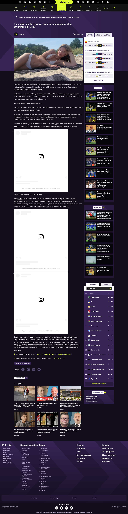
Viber (46, 354)
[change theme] (113, 8)
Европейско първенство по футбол (27, 480)
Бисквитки (107, 458)
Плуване (43, 479)
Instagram (67, 354)
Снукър (43, 481)
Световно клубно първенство (26, 485)
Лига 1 (24, 459)
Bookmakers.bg (90, 398)
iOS (63, 358)
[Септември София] (49, 2)
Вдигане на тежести (44, 461)
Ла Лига (93, 42)
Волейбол (44, 448)
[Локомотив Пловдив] (103, 2)
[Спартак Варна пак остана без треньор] (99, 237)
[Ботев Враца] (93, 2)
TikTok (59, 354)
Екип (78, 452)
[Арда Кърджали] (39, 2)
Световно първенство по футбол (27, 474)
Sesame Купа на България (8, 455)
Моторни (43, 474)
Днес (99, 35)
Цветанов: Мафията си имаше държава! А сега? (46, 404)
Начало (16, 10)
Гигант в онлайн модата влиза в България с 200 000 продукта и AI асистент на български (24, 405)
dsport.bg (21, 34)
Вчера (90, 35)
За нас (79, 461)
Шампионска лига (98, 50)
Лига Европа (26, 466)
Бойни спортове (46, 476)
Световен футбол (43, 9)
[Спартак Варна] (78, 2)
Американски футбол (45, 487)
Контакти (80, 458)
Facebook (39, 354)
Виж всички (97, 80)
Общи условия (109, 455)
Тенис (42, 453)
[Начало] (17, 17)
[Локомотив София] (108, 2)
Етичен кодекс (83, 455)
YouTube (52, 354)
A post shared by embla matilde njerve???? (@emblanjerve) (41, 188)
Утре (107, 35)
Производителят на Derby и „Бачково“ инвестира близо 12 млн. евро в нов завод (70, 405)
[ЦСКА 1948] (34, 2)
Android (57, 358)
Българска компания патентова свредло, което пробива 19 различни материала (47, 431)
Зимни (43, 471)
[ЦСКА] (29, 2)
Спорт (52, 10)
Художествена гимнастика (45, 467)
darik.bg (39, 408)
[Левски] (24, 2)
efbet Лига (6, 448)
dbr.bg (16, 409)
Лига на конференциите (100, 72)
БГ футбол (34, 10)
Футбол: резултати (91, 401)
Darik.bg (34, 498)
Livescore (80, 10)
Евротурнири (7, 462)
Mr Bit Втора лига (7, 451)
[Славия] (83, 2)
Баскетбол (44, 450)
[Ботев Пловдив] (44, 2)
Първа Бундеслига (26, 453)
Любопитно (61, 10)
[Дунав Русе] (98, 2)
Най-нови (97, 88)
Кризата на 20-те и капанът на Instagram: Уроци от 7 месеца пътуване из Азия (23, 431)
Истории (70, 10)
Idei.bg (74, 498)
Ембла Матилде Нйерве (23, 363)
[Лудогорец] (19, 2)
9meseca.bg (54, 498)
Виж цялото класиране (98, 383)
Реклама (106, 461)
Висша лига (26, 448)
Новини (25, 10)
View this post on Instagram (25, 162)
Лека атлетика (45, 458)
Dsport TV (89, 10)
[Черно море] (88, 2)
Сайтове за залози (91, 396)
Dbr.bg (94, 498)
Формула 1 (44, 455)
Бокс (42, 464)
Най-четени (97, 207)
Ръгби (43, 490)
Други (24, 489)
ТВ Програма (98, 9)
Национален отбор (7, 459)
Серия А (24, 457)
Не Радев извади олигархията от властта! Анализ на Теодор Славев (70, 431)
